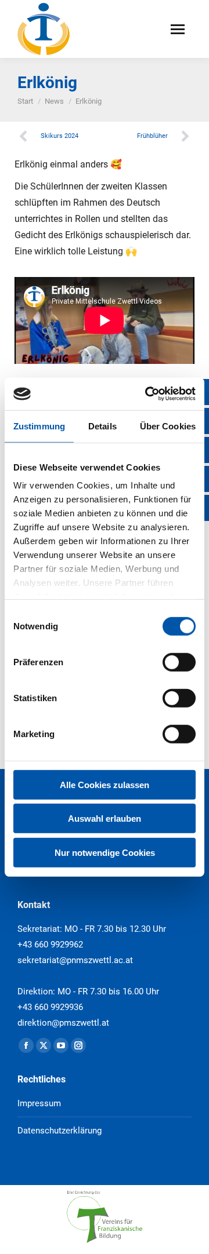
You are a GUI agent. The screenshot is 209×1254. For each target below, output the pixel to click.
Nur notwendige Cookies (105, 852)
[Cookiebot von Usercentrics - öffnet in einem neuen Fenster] (147, 394)
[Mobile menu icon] (178, 29)
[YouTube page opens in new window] (61, 1045)
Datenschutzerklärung (59, 1130)
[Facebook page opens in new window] (26, 1045)
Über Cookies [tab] (168, 426)
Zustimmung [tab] (39, 426)
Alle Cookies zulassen (104, 784)
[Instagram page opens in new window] (78, 1045)
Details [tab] (102, 426)
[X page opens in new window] (43, 1045)
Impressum (39, 1103)
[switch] (179, 661)
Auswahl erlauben (104, 818)
